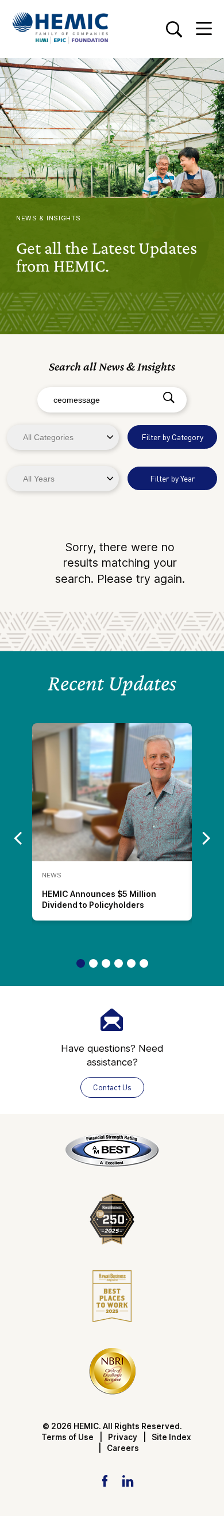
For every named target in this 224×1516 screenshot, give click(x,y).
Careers (123, 1448)
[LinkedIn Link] (127, 1480)
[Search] (168, 398)
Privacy (122, 1437)
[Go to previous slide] (17, 837)
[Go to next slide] (206, 837)
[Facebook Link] (104, 1480)
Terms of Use (67, 1437)
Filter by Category (172, 437)
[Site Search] (173, 28)
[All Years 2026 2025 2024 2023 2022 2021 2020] (64, 478)
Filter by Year (172, 478)
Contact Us (112, 1087)
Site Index (171, 1437)
